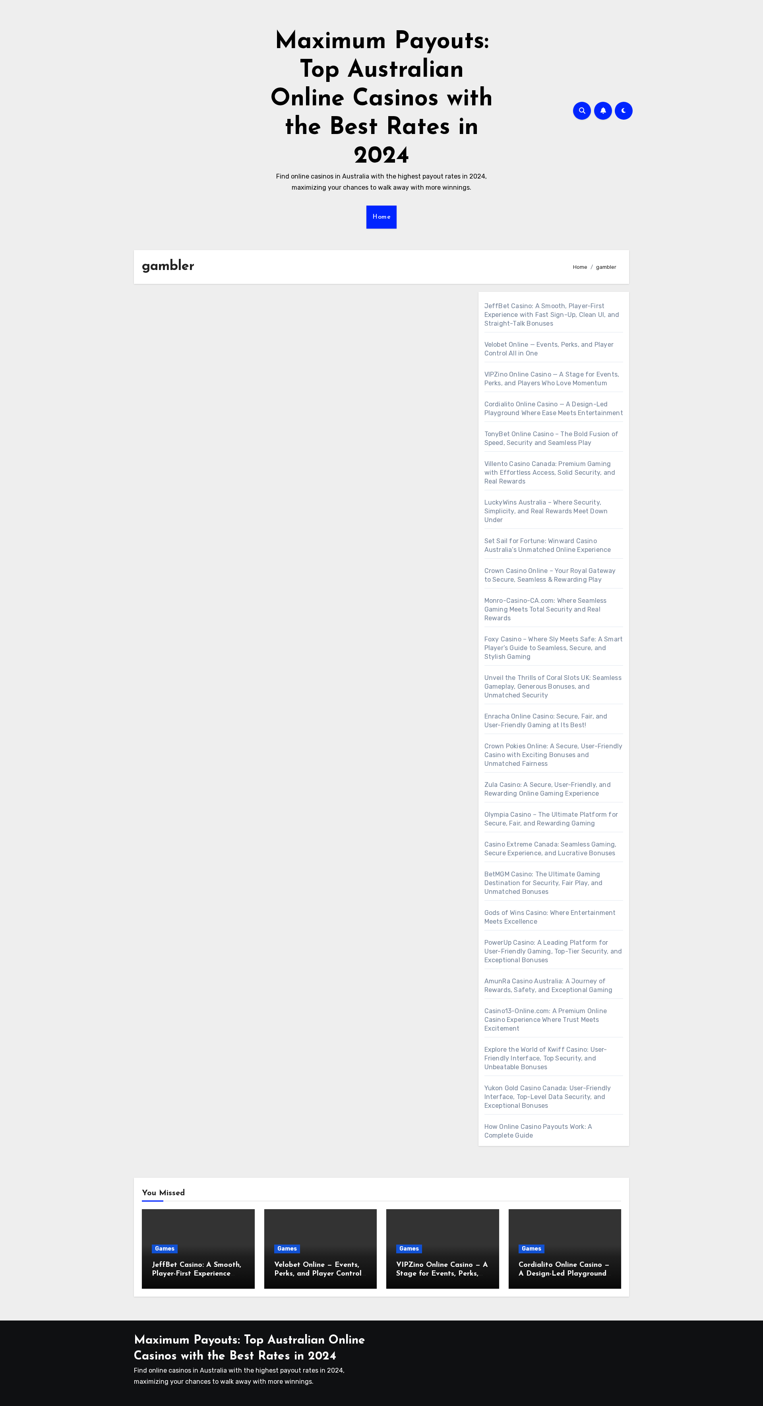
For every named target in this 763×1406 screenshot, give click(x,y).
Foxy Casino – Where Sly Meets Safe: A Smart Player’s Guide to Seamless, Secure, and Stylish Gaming (553, 647)
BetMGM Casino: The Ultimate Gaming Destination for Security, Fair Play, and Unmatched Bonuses (543, 882)
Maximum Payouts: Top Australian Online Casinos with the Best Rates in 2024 (381, 99)
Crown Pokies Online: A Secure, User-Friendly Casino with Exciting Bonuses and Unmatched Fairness (553, 754)
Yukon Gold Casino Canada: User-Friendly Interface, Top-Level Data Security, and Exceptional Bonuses (547, 1096)
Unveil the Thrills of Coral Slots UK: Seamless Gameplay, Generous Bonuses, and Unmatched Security (553, 686)
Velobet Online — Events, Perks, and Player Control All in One (318, 1274)
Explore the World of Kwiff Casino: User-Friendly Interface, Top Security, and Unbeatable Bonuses (545, 1058)
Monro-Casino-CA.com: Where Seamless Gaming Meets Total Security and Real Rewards (545, 609)
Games (164, 1248)
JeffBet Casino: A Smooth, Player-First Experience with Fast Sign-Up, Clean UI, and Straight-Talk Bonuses (552, 314)
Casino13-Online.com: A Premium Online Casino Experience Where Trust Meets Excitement (545, 1019)
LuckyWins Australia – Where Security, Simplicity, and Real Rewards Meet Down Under (546, 511)
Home (381, 217)
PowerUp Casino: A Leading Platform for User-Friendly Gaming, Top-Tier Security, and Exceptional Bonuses (553, 951)
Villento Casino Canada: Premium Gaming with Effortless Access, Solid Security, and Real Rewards (550, 472)
